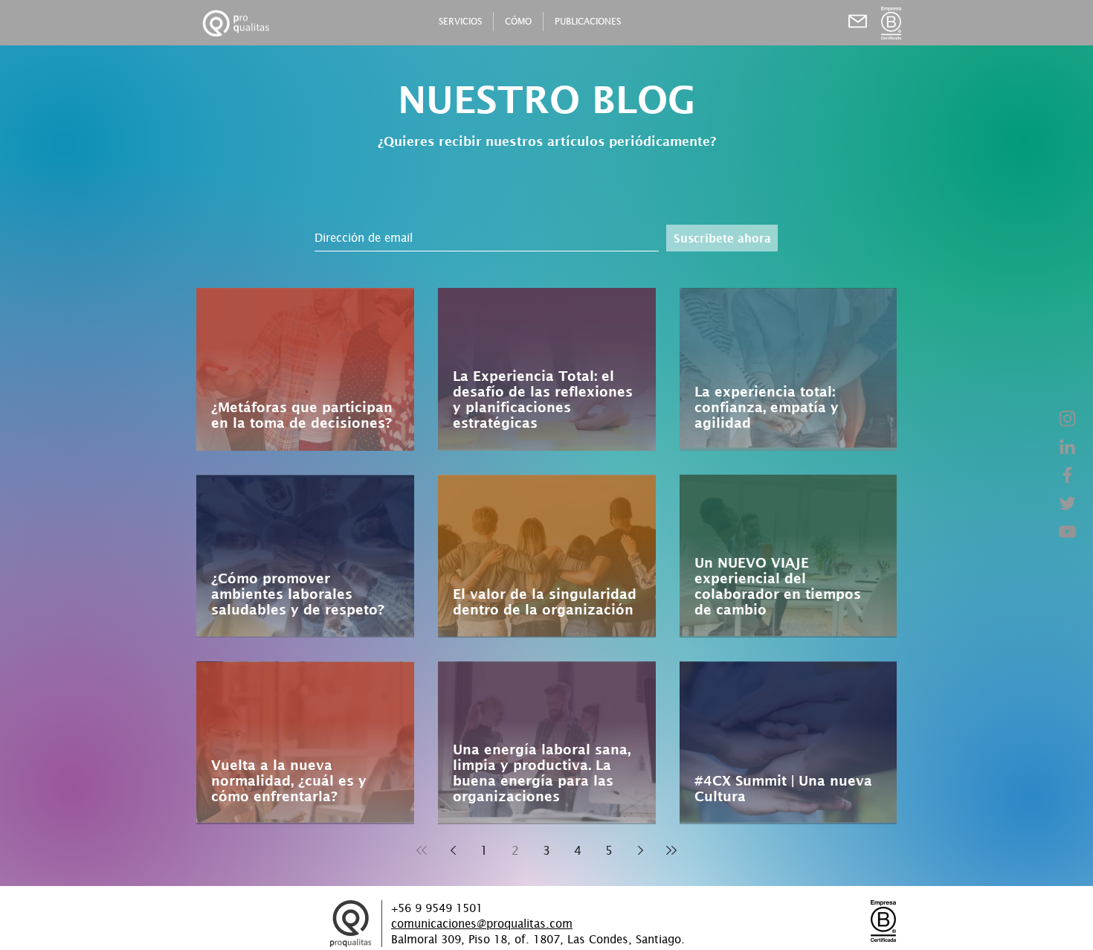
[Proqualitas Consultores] (1067, 418)
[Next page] (640, 850)
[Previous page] (452, 850)
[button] (891, 23)
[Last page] (671, 850)
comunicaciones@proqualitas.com (482, 923)
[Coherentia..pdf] (857, 20)
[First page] (421, 850)
